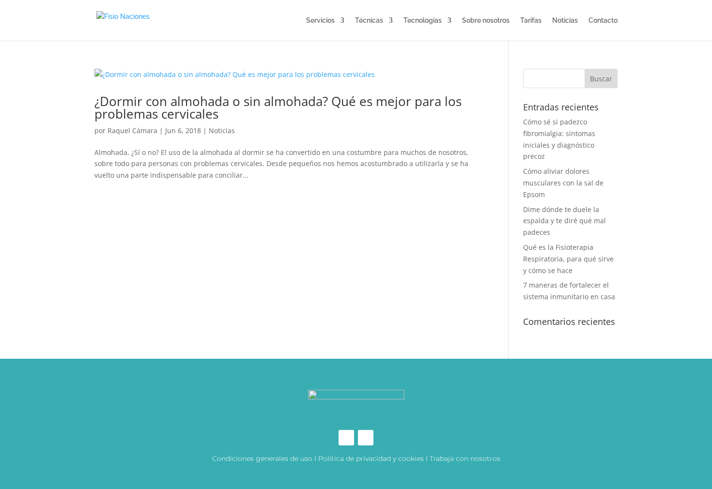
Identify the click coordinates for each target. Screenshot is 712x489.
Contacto (603, 20)
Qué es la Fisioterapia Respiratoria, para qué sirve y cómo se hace (568, 259)
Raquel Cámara (132, 130)
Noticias (565, 20)
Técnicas (369, 20)
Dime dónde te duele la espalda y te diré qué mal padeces (564, 221)
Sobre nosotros (486, 20)
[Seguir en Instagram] (365, 437)
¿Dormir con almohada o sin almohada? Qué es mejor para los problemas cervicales (278, 107)
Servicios (320, 20)
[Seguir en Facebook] (346, 437)
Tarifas (531, 20)
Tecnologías (422, 20)
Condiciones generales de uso (262, 458)
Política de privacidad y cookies (371, 458)
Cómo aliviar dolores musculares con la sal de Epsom (563, 183)
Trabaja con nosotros (465, 458)
